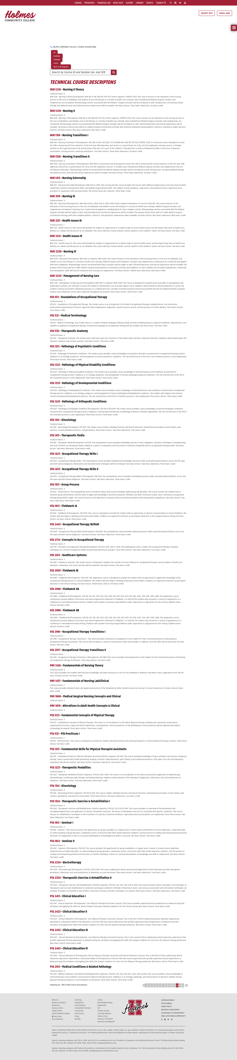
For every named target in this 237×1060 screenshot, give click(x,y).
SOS (99, 1008)
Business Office (57, 1008)
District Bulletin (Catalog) (60, 1013)
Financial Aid (103, 2)
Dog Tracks (57, 1016)
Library (139, 2)
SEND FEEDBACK (166, 1003)
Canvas (78, 2)
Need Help (118, 2)
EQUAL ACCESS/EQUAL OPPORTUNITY (173, 1016)
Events (149, 2)
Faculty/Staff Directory (83, 1008)
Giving (77, 1016)
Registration (102, 1005)
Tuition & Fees (103, 1016)
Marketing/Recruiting (105, 1002)
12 (177, 985)
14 (183, 985)
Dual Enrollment (57, 1019)
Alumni (129, 2)
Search (160, 2)
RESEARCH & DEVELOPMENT (170, 1010)
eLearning (78, 1000)
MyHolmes (89, 2)
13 (180, 985)
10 (172, 985)
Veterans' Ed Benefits (105, 1019)
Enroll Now (224, 13)
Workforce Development (106, 1021)
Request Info (207, 13)
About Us (55, 1000)
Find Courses (79, 1013)
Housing (77, 1019)
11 (174, 985)
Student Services (103, 1011)
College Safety (57, 1011)
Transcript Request (104, 1013)
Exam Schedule (80, 1005)
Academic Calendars (59, 1002)
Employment (79, 1002)
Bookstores (56, 1005)
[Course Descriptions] (20, 15)
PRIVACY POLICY (166, 1006)
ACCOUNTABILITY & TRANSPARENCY (172, 1013)
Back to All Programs (61, 67)
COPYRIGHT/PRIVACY (167, 1000)
